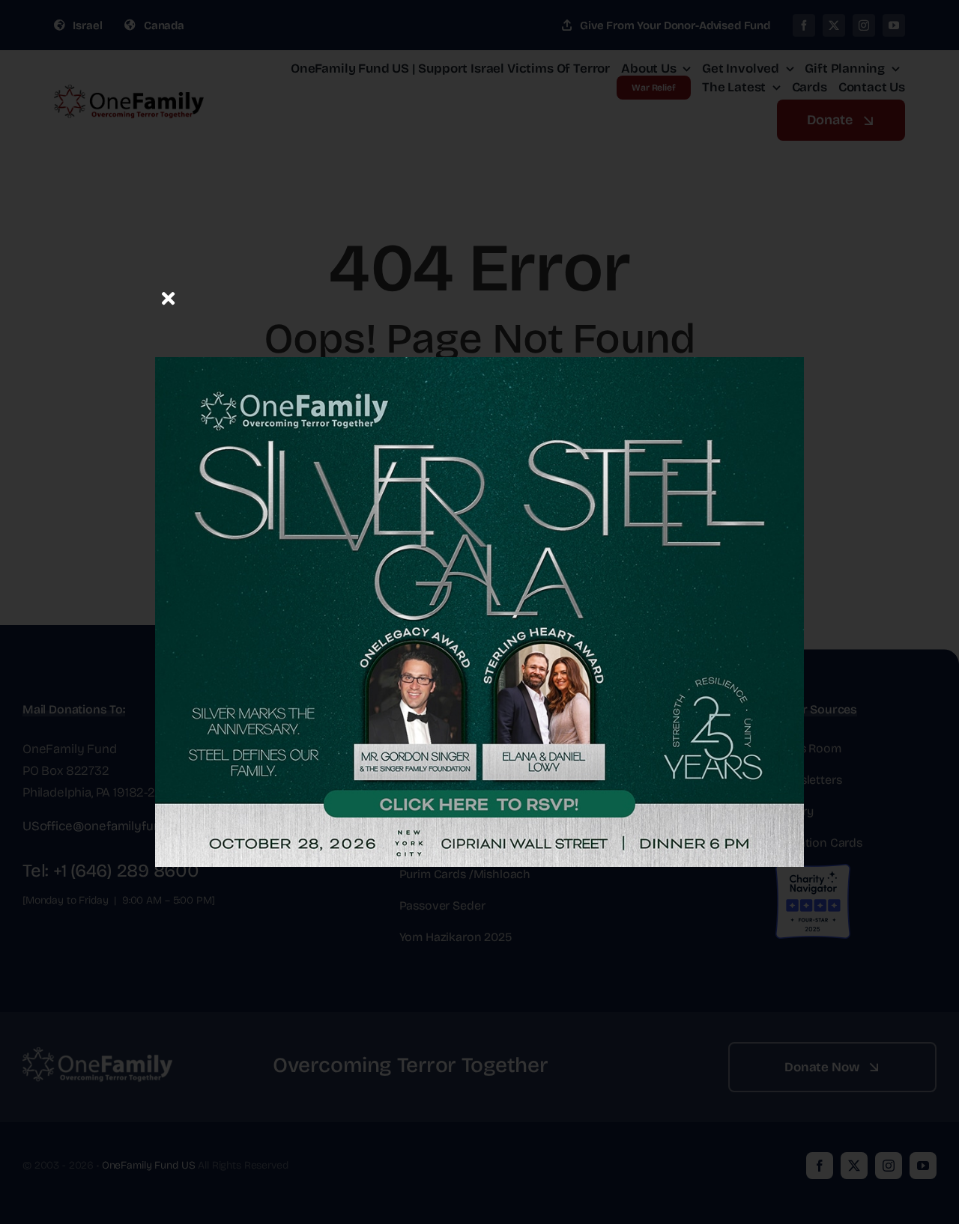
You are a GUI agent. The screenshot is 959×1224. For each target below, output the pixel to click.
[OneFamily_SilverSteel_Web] (479, 294)
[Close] (168, 298)
